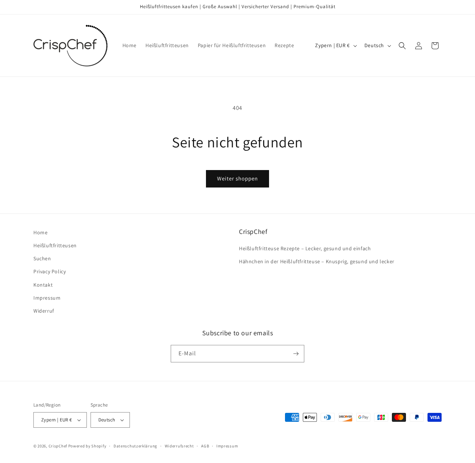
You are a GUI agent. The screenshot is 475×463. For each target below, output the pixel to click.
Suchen (42, 258)
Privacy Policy (49, 271)
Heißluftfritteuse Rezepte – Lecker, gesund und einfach (305, 248)
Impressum (46, 297)
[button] (402, 46)
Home (40, 232)
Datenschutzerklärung (135, 446)
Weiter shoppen (237, 178)
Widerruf (43, 310)
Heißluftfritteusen (55, 245)
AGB (205, 446)
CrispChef (58, 446)
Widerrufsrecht (179, 446)
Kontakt (43, 284)
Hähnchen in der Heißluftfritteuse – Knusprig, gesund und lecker (316, 261)
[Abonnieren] (296, 353)
